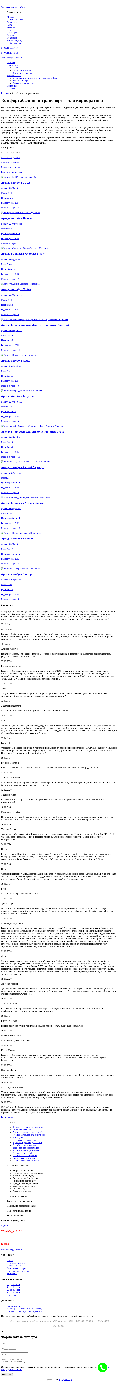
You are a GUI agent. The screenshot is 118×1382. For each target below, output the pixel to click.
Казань (10, 35)
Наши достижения (22, 70)
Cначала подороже (10, 162)
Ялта (9, 25)
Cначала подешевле (10, 157)
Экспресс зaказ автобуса (13, 7)
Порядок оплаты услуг (24, 83)
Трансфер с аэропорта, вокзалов (28, 1127)
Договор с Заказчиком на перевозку (24, 1308)
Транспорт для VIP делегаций (27, 1142)
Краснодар (12, 38)
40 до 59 (13, 1287)
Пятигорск (12, 32)
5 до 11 (13, 1295)
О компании (13, 65)
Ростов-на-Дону (15, 40)
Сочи (9, 30)
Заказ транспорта (21, 80)
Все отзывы (7, 1117)
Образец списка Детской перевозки (24, 1311)
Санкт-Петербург (15, 19)
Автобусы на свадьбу (23, 1153)
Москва (10, 17)
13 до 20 (13, 1292)
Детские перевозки (22, 1129)
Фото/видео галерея (22, 73)
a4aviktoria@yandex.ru (11, 57)
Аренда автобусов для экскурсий (29, 1135)
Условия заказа (14, 75)
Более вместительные (11, 172)
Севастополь (13, 22)
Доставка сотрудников (24, 1158)
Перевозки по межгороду (25, 1140)
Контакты (12, 86)
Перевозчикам (14, 1265)
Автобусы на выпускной (25, 1155)
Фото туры (18, 1137)
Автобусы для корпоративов (27, 1150)
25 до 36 (13, 1289)
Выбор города (14, 43)
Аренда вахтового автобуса (26, 1160)
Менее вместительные (12, 167)
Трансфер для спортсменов (26, 1148)
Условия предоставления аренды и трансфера (35, 78)
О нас (15, 67)
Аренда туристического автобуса (29, 1132)
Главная (11, 62)
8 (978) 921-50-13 (9, 52)
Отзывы (11, 88)
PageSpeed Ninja (65, 1380)
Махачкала (12, 27)
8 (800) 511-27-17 (9, 48)
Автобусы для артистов (24, 1145)
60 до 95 (13, 1284)
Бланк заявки (13, 1306)
